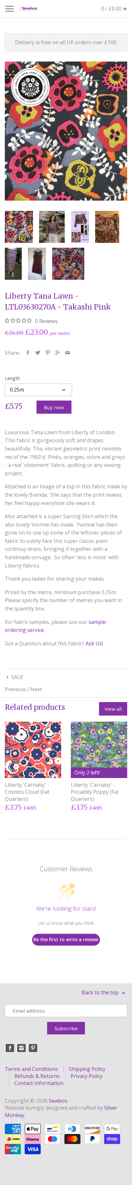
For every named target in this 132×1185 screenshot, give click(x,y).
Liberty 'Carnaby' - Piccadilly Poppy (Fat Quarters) (95, 792)
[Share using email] (67, 352)
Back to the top (101, 992)
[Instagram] (21, 1048)
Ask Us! (94, 643)
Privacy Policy (86, 1076)
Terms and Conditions (31, 1069)
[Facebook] (10, 1048)
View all (113, 709)
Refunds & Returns (37, 1076)
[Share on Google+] (57, 352)
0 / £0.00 (112, 8)
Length (12, 378)
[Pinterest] (33, 1048)
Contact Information (38, 1083)
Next (36, 689)
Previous (15, 689)
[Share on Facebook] (28, 352)
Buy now (54, 407)
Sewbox (58, 1100)
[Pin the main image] (48, 352)
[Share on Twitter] (38, 352)
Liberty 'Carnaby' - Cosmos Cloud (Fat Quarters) (27, 792)
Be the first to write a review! (65, 939)
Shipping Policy (87, 1069)
